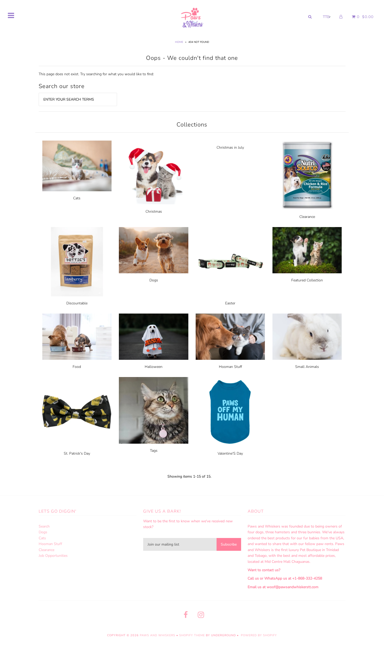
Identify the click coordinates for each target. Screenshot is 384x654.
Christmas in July (230, 147)
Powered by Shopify (259, 635)
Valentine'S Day (230, 453)
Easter (230, 303)
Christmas (154, 211)
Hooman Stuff (230, 366)
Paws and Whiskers (157, 635)
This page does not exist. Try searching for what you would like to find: (96, 74)
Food (77, 366)
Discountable (77, 303)
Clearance (307, 216)
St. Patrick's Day (77, 453)
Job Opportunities (53, 555)
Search (44, 526)
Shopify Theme (192, 635)
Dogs (153, 280)
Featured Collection (307, 280)
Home (179, 42)
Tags (154, 450)
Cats (76, 198)
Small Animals (307, 366)
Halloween (153, 366)
